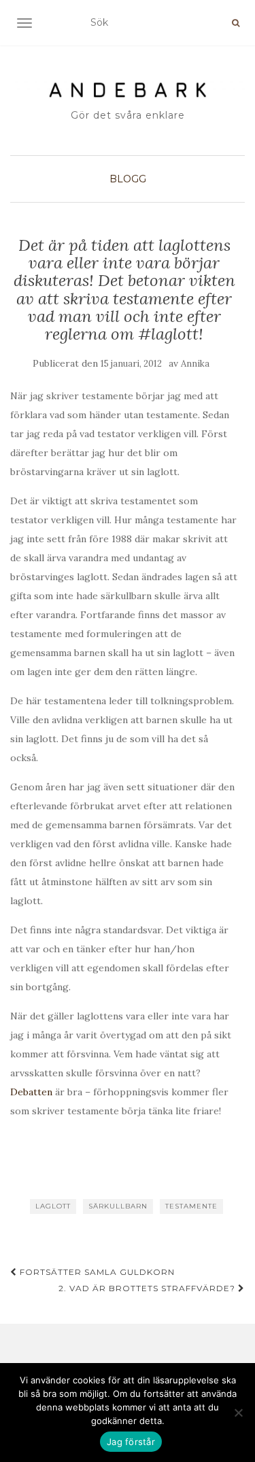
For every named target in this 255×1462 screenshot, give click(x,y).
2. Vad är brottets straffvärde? (148, 1288)
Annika (195, 363)
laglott (53, 1206)
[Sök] (235, 23)
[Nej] (238, 1412)
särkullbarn (118, 1206)
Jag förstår (131, 1441)
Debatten (31, 1092)
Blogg (127, 179)
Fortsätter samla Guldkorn (96, 1272)
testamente (191, 1206)
